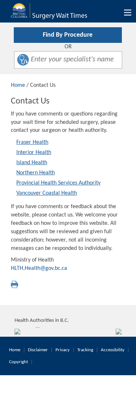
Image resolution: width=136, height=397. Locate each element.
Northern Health (35, 173)
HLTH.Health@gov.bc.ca (39, 268)
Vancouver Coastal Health (46, 193)
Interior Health (33, 152)
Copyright (18, 362)
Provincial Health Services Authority (58, 183)
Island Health (31, 163)
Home (18, 85)
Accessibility (112, 350)
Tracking (85, 350)
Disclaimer (38, 350)
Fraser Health (32, 142)
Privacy (62, 350)
